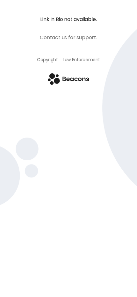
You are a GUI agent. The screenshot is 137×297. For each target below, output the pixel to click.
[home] (68, 83)
